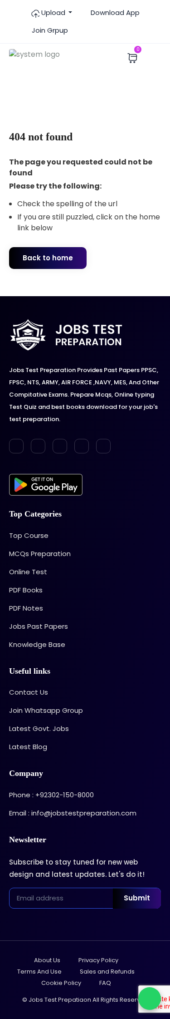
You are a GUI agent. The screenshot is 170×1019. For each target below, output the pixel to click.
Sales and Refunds (107, 971)
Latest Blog (28, 746)
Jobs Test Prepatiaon (60, 999)
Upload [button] (53, 12)
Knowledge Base (37, 644)
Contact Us (28, 692)
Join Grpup (49, 30)
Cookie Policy (61, 983)
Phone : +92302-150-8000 (51, 795)
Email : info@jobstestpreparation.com (72, 813)
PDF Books (26, 590)
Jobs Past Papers (38, 626)
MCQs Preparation (40, 553)
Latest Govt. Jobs (39, 728)
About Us (47, 960)
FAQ (105, 983)
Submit (137, 898)
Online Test (28, 572)
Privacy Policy (98, 960)
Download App (114, 12)
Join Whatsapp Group (46, 710)
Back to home (48, 258)
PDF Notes (26, 608)
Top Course (29, 535)
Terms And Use (39, 971)
